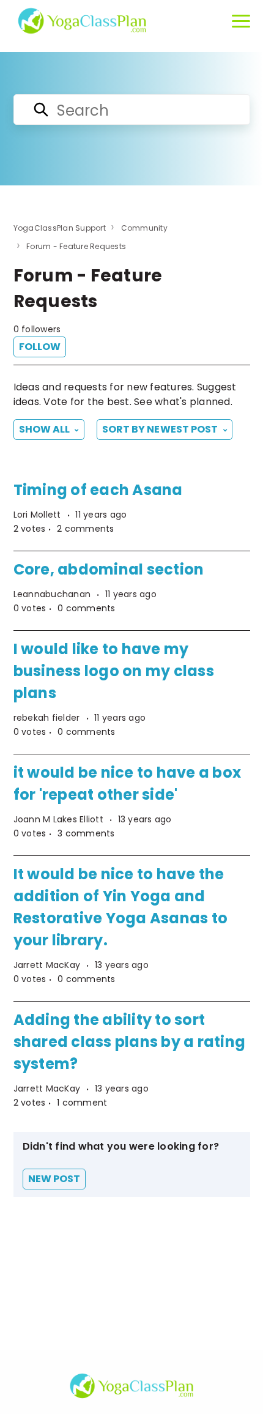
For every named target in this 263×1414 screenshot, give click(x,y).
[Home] (81, 21)
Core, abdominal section (108, 569)
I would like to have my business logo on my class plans (113, 671)
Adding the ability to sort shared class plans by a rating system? (129, 1042)
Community (144, 228)
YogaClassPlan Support (59, 228)
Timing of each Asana (98, 490)
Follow (40, 347)
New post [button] (54, 1179)
